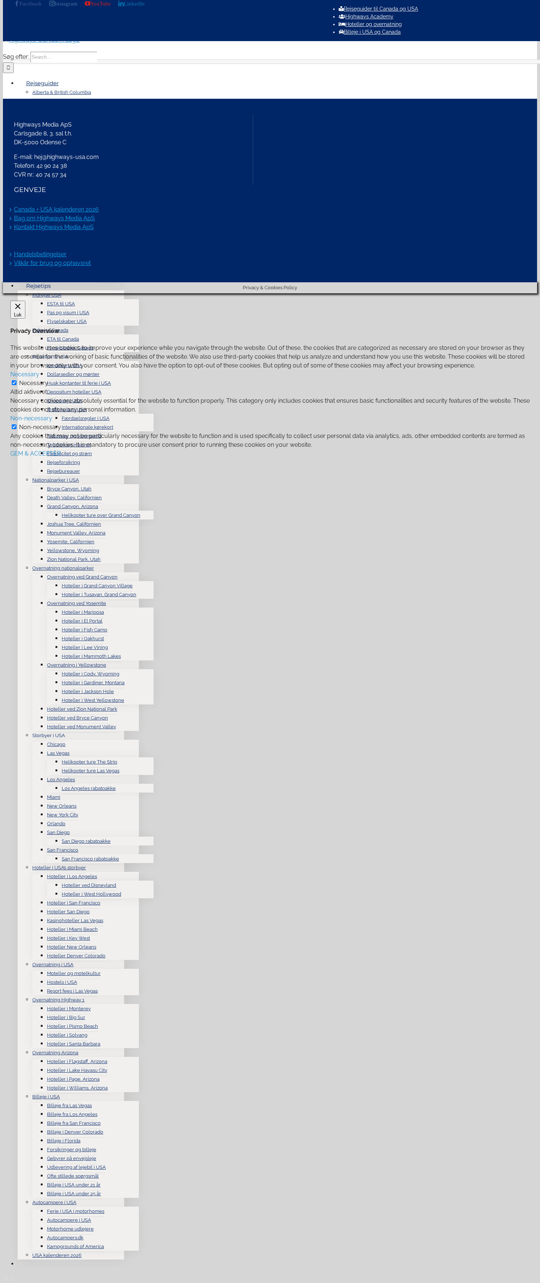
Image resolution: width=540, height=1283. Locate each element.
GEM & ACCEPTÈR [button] (35, 453)
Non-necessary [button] (31, 418)
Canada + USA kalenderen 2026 (56, 209)
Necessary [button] (24, 374)
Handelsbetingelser (40, 254)
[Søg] (26, 1263)
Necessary (33, 383)
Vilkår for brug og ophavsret (52, 263)
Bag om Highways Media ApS (54, 218)
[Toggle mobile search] (13, 1278)
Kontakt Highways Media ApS (54, 227)
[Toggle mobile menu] (6, 1278)
